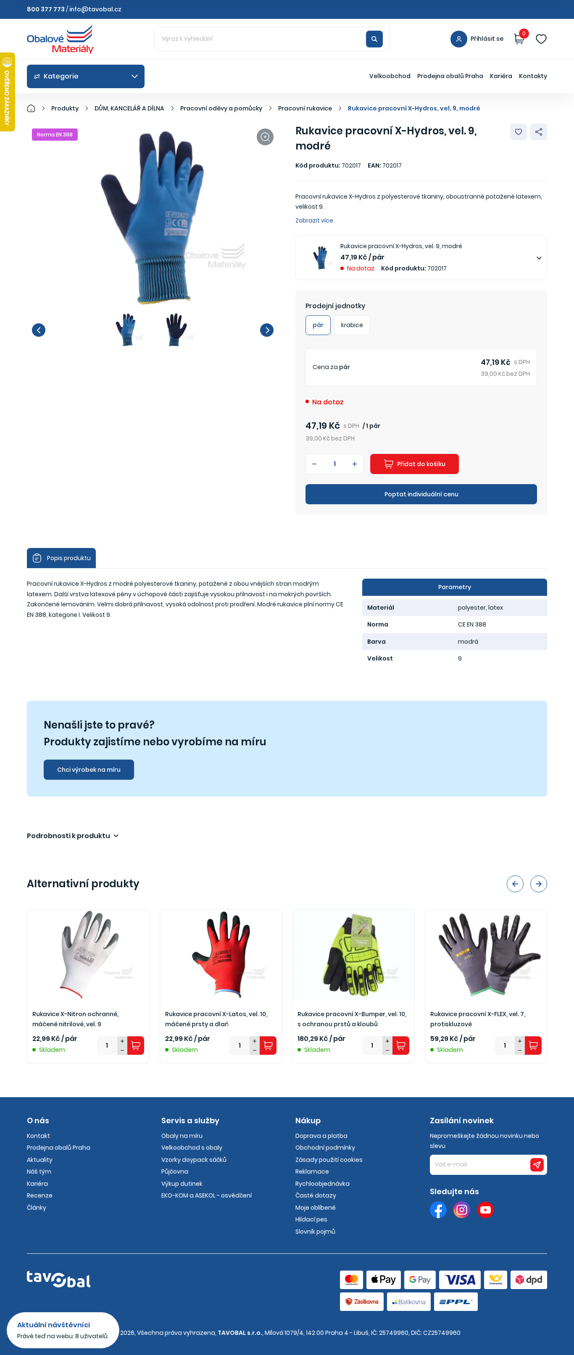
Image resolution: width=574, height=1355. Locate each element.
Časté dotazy (315, 1195)
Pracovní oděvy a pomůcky (221, 108)
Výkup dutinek (182, 1183)
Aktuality (40, 1160)
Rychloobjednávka (322, 1183)
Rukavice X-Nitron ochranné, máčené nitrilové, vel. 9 (75, 1019)
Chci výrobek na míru (89, 769)
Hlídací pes (311, 1219)
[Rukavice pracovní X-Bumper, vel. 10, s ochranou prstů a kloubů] (353, 955)
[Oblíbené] (541, 39)
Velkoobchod (390, 76)
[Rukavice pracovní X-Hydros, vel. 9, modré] (153, 217)
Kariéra (501, 76)
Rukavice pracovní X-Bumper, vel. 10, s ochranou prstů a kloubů (352, 1019)
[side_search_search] (374, 39)
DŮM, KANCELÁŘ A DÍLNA (129, 108)
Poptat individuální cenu (421, 494)
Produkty (65, 108)
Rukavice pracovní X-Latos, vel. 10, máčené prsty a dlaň (216, 1019)
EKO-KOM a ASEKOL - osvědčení (206, 1195)
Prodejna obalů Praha (450, 76)
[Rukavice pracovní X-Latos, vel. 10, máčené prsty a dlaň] (221, 955)
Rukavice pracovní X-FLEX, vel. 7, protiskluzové (477, 1019)
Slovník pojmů (315, 1231)
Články (36, 1207)
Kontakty (533, 76)
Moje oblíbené (315, 1207)
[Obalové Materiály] (36, 108)
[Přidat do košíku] (135, 1045)
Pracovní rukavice (305, 108)
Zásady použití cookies (329, 1160)
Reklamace (312, 1171)
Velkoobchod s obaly (191, 1147)
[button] (38, 330)
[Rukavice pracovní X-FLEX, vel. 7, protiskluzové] (486, 955)
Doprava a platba (321, 1136)
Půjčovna (174, 1171)
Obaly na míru (182, 1136)
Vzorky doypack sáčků (193, 1160)
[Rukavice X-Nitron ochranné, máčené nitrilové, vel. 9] (88, 955)
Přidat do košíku (421, 464)
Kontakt (38, 1136)
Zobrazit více (314, 220)
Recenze (40, 1195)
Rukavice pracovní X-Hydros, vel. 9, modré (414, 108)
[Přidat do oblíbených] (518, 131)
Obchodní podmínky (325, 1147)
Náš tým (39, 1171)
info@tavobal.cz (95, 9)
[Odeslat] (537, 1165)
